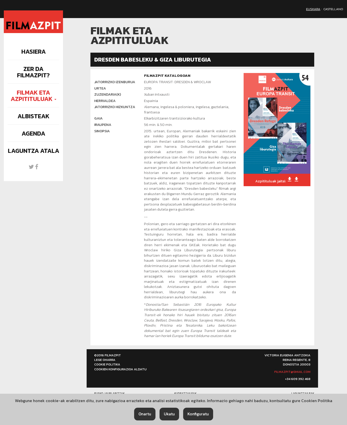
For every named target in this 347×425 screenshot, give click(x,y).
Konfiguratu (198, 414)
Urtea (100, 88)
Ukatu (169, 414)
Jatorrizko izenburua (114, 82)
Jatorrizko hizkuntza (114, 107)
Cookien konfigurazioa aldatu (120, 369)
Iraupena (102, 124)
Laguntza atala (33, 150)
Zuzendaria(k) (107, 94)
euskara (313, 9)
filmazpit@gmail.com (292, 371)
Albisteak (34, 116)
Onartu (144, 414)
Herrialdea (105, 101)
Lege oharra (104, 359)
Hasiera (33, 51)
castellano (333, 9)
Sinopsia (102, 131)
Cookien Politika (316, 401)
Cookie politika (107, 364)
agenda (33, 133)
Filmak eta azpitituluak (32, 95)
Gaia (98, 118)
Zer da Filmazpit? (33, 72)
